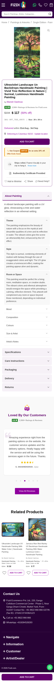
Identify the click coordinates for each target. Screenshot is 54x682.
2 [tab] (20, 481)
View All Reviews (27, 491)
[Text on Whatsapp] (34, 5)
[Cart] (51, 5)
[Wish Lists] (45, 5)
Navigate (12, 637)
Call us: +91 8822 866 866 (18, 618)
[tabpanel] (27, 452)
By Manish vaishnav (8, 558)
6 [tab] (37, 481)
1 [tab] (16, 481)
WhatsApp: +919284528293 (19, 622)
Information (15, 644)
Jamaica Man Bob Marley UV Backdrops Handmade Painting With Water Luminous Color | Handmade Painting (36, 549)
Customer (13, 651)
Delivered (8, 128)
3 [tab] (25, 481)
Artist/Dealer (15, 658)
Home (4, 22)
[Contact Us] (41, 5)
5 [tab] (33, 481)
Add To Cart (16, 573)
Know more (32, 166)
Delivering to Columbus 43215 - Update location (27, 134)
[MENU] (3, 5)
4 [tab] (29, 481)
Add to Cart (27, 142)
